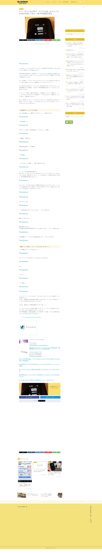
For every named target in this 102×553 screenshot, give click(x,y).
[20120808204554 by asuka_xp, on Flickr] (23, 116)
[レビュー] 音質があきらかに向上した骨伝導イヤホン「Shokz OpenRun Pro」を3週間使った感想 (75, 105)
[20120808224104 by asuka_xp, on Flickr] (23, 192)
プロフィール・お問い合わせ (91, 519)
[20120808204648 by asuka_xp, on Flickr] (23, 141)
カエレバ (34, 342)
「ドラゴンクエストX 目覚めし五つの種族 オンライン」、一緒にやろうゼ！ (37, 380)
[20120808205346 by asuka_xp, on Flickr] (23, 232)
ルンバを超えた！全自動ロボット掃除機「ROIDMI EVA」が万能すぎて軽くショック (75, 84)
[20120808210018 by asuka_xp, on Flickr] (23, 278)
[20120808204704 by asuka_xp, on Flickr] (23, 150)
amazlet (35, 352)
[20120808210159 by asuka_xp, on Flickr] (23, 291)
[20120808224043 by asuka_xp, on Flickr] (23, 180)
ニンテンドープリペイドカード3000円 (36, 339)
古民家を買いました (71, 50)
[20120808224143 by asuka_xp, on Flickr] (23, 205)
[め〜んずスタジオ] (23, 3)
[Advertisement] (39, 52)
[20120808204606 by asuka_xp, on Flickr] (23, 125)
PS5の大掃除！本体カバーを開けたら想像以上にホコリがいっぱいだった (75, 70)
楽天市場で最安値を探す (43, 345)
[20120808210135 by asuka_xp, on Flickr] (23, 286)
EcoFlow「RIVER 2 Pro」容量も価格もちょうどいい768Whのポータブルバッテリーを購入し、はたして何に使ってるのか (75, 56)
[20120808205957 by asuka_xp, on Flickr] (23, 269)
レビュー (54, 1)
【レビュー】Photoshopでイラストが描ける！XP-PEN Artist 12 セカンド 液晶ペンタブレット (75, 91)
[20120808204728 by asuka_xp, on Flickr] (23, 166)
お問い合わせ (74, 1)
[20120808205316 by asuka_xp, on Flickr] (23, 213)
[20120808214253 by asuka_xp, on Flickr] (23, 63)
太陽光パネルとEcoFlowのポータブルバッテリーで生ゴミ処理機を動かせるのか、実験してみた (75, 77)
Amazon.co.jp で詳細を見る (35, 356)
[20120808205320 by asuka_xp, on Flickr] (23, 221)
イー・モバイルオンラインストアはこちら (31, 317)
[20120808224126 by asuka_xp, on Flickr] (23, 196)
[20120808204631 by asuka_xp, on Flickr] (23, 133)
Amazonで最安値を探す (33, 345)
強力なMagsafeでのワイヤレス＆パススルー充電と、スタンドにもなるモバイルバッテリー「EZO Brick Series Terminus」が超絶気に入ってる (75, 63)
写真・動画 (65, 1)
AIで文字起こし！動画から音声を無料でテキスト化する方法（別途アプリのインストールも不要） (75, 45)
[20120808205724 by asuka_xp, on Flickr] (23, 253)
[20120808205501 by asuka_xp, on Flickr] (23, 240)
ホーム (48, 1)
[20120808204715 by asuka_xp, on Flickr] (23, 158)
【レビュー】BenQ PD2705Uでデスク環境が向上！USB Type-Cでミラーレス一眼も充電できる (75, 98)
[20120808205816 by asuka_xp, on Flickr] (23, 261)
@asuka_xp (33, 70)
